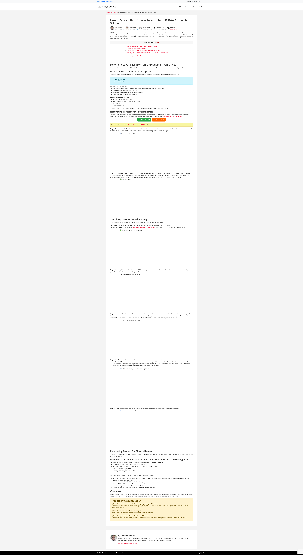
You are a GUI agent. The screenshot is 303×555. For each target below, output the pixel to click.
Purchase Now (159, 120)
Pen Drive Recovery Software (172, 116)
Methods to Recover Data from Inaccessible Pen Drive (143, 46)
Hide (157, 42)
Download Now (144, 120)
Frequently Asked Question (135, 56)
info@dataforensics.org (106, 1)
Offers (181, 7)
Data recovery (174, 29)
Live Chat (197, 1)
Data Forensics (106, 553)
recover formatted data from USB (143, 227)
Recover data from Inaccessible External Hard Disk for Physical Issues (147, 52)
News (195, 7)
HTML (204, 553)
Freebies (188, 7)
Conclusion (130, 54)
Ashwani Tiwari (119, 29)
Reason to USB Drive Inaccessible (136, 48)
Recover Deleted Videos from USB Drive (135, 125)
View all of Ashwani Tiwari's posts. (128, 543)
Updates (202, 7)
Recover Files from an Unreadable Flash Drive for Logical (143, 50)
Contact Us (189, 1)
